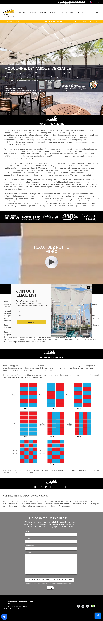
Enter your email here (24, 312)
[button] (88, 287)
